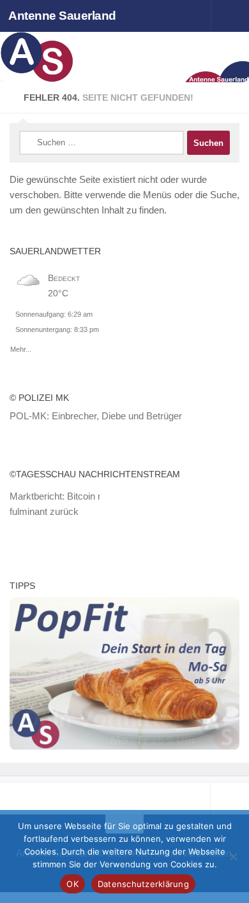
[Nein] (233, 856)
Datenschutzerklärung (143, 884)
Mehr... (20, 347)
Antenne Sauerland (62, 15)
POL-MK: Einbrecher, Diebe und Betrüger (96, 415)
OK (72, 884)
